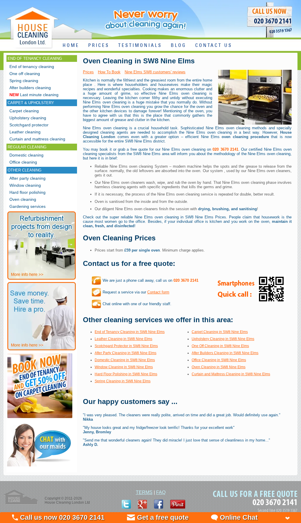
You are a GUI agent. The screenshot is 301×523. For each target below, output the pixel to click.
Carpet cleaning (24, 110)
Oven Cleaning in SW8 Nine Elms (218, 367)
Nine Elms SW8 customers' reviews (155, 72)
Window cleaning (25, 185)
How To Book (109, 72)
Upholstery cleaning (27, 118)
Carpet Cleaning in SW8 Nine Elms (220, 332)
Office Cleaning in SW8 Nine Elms (219, 360)
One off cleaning (24, 73)
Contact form (158, 292)
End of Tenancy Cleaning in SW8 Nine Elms (130, 332)
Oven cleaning (22, 199)
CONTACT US (213, 45)
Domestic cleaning (26, 155)
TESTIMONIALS (140, 45)
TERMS (144, 492)
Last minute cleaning (33, 94)
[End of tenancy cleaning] (39, 418)
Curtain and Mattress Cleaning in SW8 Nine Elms (231, 374)
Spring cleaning (23, 80)
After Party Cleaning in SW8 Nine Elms (125, 353)
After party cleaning (27, 178)
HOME (71, 45)
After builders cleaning (30, 87)
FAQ (160, 492)
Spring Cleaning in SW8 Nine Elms (122, 381)
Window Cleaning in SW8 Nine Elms (124, 367)
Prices (88, 72)
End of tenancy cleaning (31, 66)
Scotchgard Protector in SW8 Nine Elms (126, 346)
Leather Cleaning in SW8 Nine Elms (123, 339)
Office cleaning (23, 162)
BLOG (178, 45)
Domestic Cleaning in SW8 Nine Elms (125, 360)
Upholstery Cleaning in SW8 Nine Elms (223, 339)
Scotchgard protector (29, 125)
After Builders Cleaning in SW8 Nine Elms (225, 353)
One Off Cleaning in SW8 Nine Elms (220, 346)
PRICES (98, 45)
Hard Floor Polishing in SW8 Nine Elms (126, 374)
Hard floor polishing (27, 192)
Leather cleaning (25, 132)
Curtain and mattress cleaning (37, 139)
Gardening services (27, 206)
